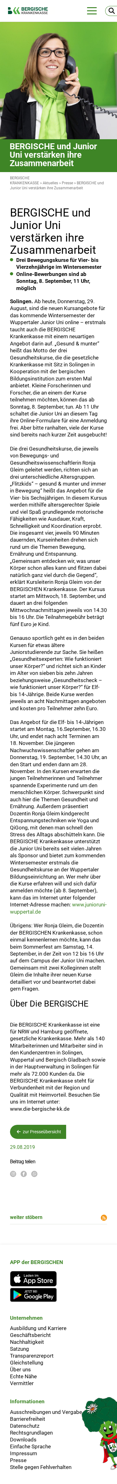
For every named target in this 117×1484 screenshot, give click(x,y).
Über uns (20, 1369)
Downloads (23, 1439)
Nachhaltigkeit (27, 1342)
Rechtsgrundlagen (31, 1433)
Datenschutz (24, 1426)
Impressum (23, 1453)
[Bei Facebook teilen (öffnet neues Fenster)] (24, 1174)
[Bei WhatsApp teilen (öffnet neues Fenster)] (34, 1174)
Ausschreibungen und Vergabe (46, 1412)
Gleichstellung (26, 1362)
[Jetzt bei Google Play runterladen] (36, 1295)
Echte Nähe (23, 1376)
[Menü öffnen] (92, 10)
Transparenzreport (32, 1356)
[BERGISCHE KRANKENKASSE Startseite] (31, 10)
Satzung (19, 1349)
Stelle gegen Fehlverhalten (40, 1467)
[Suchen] (111, 11)
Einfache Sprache (30, 1446)
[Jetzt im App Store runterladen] (36, 1278)
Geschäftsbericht (30, 1335)
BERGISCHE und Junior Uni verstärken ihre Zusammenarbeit (57, 185)
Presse (67, 183)
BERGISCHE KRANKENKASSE (24, 180)
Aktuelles (50, 183)
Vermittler (22, 1383)
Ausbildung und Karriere (38, 1328)
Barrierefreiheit (27, 1419)
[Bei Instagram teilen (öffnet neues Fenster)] (13, 1174)
